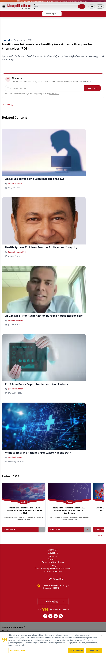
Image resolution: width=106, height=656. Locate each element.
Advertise (53, 552)
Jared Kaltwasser (15, 183)
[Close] (102, 635)
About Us (53, 549)
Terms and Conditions (53, 562)
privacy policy (54, 94)
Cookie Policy (19, 645)
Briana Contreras (15, 320)
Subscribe (90, 88)
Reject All (94, 650)
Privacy (53, 565)
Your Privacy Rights (53, 571)
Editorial (53, 556)
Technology (8, 104)
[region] (53, 643)
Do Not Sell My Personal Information (53, 568)
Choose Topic (50, 13)
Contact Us (53, 559)
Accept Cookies (76, 650)
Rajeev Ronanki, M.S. (17, 252)
